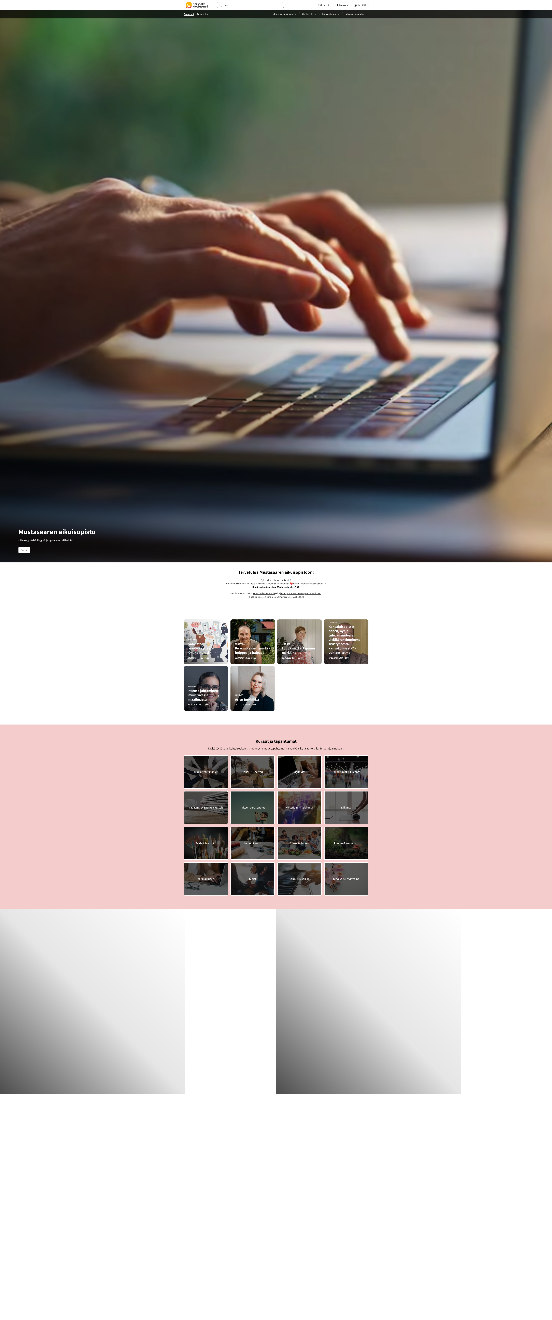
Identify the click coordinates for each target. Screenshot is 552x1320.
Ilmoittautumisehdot (263, 1290)
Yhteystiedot (260, 1227)
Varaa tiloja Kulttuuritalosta (266, 1255)
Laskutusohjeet (261, 1234)
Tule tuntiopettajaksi (263, 1248)
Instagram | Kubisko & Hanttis (324, 1234)
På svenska (202, 14)
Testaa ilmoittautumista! (197, 1174)
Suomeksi (189, 14)
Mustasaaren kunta (262, 1262)
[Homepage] (197, 5)
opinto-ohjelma (263, 596)
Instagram (315, 1227)
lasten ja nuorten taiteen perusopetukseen (300, 593)
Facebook (315, 1220)
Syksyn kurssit (268, 580)
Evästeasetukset (196, 1278)
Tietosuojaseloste (262, 1283)
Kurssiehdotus (260, 1241)
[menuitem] (284, 14)
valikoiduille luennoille (264, 593)
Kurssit (24, 549)
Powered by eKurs (356, 1315)
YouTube (315, 1241)
